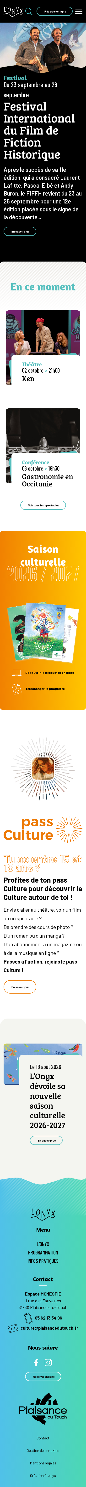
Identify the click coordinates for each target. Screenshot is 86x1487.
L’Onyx (43, 1244)
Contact (43, 1438)
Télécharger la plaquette (45, 689)
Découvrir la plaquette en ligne (49, 672)
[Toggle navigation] (78, 11)
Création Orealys (43, 1475)
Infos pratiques (43, 1261)
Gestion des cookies (43, 1450)
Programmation (43, 1252)
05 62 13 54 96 (48, 1318)
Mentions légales (43, 1463)
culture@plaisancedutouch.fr (49, 1328)
